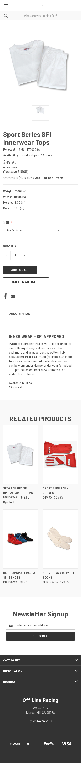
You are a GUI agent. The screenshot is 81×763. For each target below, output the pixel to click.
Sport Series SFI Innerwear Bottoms (18, 491)
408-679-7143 (42, 721)
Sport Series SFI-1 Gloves (56, 491)
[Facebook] (5, 296)
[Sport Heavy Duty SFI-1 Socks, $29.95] (60, 539)
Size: (6, 222)
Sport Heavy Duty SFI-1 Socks (60, 575)
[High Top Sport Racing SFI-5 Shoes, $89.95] (21, 539)
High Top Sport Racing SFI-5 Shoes (19, 575)
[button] (51, 178)
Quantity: (10, 246)
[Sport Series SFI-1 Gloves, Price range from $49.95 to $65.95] (60, 454)
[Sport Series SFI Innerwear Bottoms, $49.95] (21, 454)
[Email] (13, 296)
